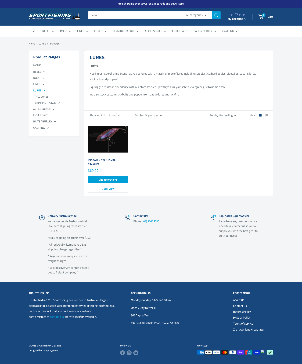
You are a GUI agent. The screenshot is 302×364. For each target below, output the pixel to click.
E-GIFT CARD (179, 31)
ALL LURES (42, 97)
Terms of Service (243, 324)
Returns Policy (242, 312)
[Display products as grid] (260, 115)
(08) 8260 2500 (150, 221)
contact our (57, 317)
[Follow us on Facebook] (122, 352)
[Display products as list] (266, 115)
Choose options (108, 180)
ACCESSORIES (153, 31)
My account (236, 19)
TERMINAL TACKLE (123, 31)
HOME (32, 31)
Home (32, 44)
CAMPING (228, 31)
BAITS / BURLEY (202, 31)
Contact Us (240, 306)
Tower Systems (50, 350)
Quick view (108, 189)
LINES (80, 31)
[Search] (216, 15)
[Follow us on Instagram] (129, 352)
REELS (46, 31)
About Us (238, 300)
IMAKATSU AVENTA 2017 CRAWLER (102, 162)
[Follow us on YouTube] (135, 352)
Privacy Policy (241, 318)
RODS (63, 31)
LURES (98, 31)
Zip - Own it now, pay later (248, 330)
